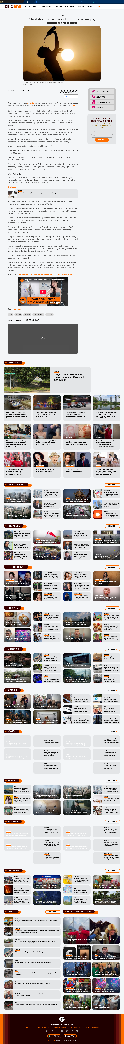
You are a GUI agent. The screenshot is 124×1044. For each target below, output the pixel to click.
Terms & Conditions (92, 1027)
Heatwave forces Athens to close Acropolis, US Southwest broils (45, 274)
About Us (28, 1027)
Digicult (81, 6)
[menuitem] (28, 6)
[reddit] (73, 91)
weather (18, 314)
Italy (10, 314)
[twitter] (64, 91)
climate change (38, 314)
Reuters (17, 309)
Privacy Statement (60, 1027)
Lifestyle (58, 6)
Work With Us (75, 1027)
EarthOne (31, 103)
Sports (90, 6)
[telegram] (67, 91)
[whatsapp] (70, 91)
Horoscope (69, 6)
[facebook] (61, 91)
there (73, 105)
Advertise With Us (42, 1027)
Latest (27, 6)
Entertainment (46, 6)
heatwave (27, 314)
